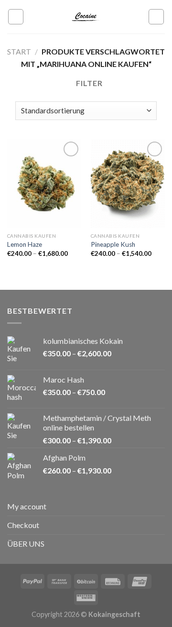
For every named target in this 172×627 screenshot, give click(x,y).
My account (26, 506)
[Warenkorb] (156, 16)
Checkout (23, 524)
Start (19, 51)
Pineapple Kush (113, 244)
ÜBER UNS (25, 543)
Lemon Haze (24, 244)
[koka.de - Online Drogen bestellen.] (86, 16)
